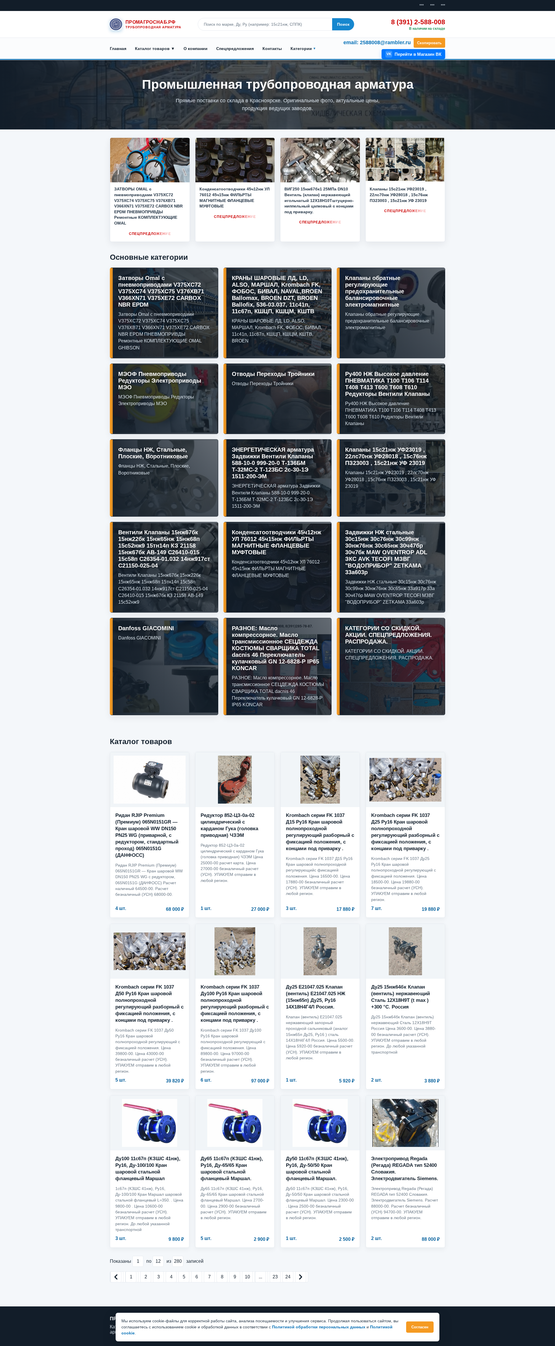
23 (275, 1276)
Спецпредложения (235, 48)
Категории (301, 48)
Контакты (272, 48)
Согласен (419, 1327)
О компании (196, 48)
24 (288, 1276)
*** (421, 5)
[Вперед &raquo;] (300, 1276)
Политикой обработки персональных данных (318, 1327)
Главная (118, 48)
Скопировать (429, 43)
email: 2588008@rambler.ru (377, 42)
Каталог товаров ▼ (155, 48)
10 (247, 1276)
